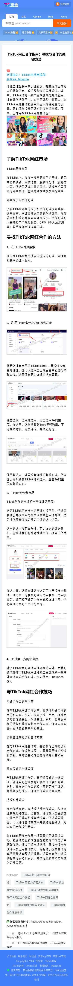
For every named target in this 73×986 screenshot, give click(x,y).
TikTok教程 (9, 32)
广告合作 (11, 956)
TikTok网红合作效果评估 (30, 905)
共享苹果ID (44, 32)
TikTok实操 (31, 965)
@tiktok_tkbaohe (18, 79)
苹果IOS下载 (59, 956)
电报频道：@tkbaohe (50, 965)
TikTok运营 (18, 965)
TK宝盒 (32, 956)
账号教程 (26, 32)
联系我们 (22, 956)
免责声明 (15, 970)
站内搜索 (62, 23)
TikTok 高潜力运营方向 (29, 882)
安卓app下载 (44, 956)
